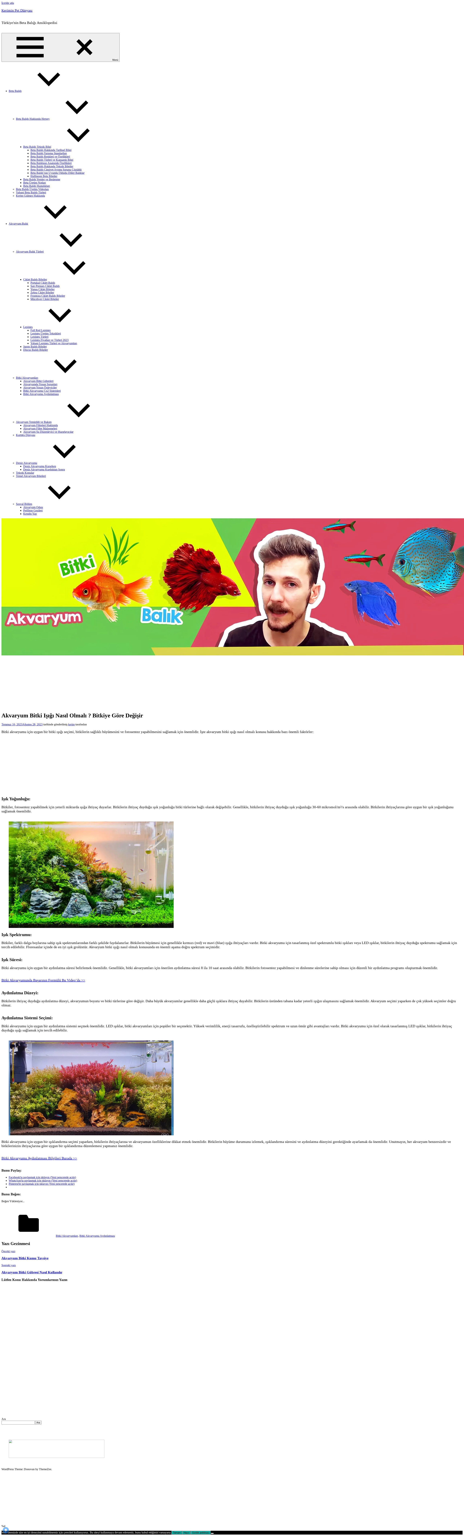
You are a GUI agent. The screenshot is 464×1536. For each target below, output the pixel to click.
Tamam (177, 1532)
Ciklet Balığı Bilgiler (35, 279)
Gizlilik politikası (200, 1532)
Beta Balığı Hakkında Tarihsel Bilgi (50, 150)
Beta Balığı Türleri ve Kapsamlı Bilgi (51, 159)
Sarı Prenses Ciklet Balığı (45, 286)
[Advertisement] (88, 683)
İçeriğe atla (7, 3)
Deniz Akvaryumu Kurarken (39, 466)
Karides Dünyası (25, 435)
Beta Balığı (15, 90)
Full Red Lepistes (40, 330)
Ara (3, 1419)
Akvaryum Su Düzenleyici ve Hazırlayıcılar (48, 431)
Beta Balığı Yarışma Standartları (48, 153)
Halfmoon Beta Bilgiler (43, 176)
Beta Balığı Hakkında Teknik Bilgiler (51, 166)
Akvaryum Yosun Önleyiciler (40, 387)
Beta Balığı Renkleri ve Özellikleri (50, 156)
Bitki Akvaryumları (27, 377)
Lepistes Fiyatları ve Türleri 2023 (49, 340)
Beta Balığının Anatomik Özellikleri (51, 163)
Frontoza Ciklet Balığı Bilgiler (47, 295)
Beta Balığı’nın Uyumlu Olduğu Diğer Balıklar (57, 172)
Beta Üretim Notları (34, 182)
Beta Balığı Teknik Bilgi (37, 146)
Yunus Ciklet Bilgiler (42, 289)
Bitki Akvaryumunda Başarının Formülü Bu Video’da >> (43, 980)
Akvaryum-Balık (18, 223)
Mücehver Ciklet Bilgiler (44, 299)
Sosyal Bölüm (24, 503)
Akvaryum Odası (33, 507)
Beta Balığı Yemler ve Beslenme (41, 179)
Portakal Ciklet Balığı (42, 282)
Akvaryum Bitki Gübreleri (38, 381)
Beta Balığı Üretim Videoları (32, 189)
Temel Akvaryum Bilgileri (31, 476)
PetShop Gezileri (33, 510)
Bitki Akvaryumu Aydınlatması (41, 394)
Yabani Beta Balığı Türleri (31, 192)
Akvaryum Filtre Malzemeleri (40, 428)
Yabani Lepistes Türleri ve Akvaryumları (53, 343)
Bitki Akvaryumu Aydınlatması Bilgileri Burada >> (39, 1158)
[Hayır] (212, 1533)
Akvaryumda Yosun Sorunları (40, 384)
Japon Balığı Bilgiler (35, 346)
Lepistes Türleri (39, 336)
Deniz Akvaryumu (26, 462)
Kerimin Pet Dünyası (16, 10)
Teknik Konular (25, 472)
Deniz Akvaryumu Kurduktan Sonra (44, 469)
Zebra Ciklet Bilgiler (42, 292)
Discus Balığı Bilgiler (35, 349)
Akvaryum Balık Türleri (30, 251)
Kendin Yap (30, 513)
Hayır (186, 1532)
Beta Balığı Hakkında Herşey (33, 118)
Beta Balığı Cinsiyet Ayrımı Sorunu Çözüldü (56, 169)
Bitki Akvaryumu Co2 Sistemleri (42, 390)
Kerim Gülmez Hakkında (30, 195)
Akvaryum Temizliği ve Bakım (33, 422)
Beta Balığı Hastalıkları (36, 185)
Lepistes (28, 327)
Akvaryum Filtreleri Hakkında (40, 425)
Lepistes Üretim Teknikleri (45, 333)
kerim (71, 724)
